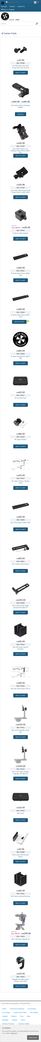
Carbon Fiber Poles (20, 1012)
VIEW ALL (20, 114)
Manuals (4, 6)
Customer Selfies (24, 1024)
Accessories (15, 1003)
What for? (14, 1033)
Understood (33, 1037)
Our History (34, 1012)
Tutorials (12, 6)
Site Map (5, 1020)
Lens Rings (6, 1012)
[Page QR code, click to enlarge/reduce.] (12, 2)
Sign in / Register (9, 9)
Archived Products (8, 1024)
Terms (23, 1020)
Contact (14, 1020)
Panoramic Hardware (17, 1009)
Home (4, 1009)
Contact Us (21, 6)
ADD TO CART (21, 72)
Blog (28, 1016)
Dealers (14, 1016)
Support (5, 1016)
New (21, 1016)
